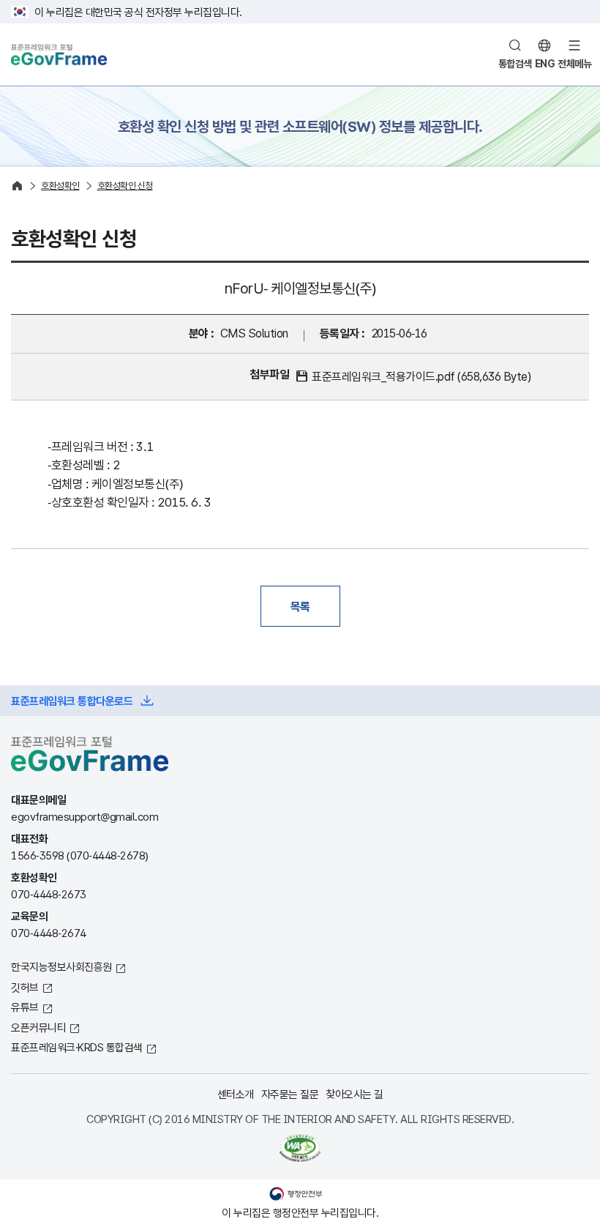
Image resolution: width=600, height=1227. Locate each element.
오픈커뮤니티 (38, 1027)
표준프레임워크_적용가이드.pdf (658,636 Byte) (421, 376)
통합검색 (515, 63)
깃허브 (25, 987)
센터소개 (235, 1093)
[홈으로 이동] (17, 185)
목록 (300, 606)
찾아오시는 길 (354, 1093)
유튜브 (25, 1006)
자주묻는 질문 (290, 1093)
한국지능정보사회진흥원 (61, 966)
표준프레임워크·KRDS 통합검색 (77, 1047)
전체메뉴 (574, 63)
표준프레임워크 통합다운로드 (71, 700)
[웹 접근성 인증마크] (300, 1148)
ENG (545, 63)
